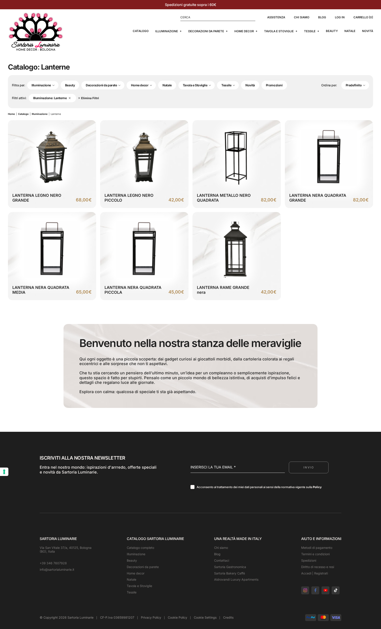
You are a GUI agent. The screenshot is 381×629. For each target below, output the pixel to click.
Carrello (362, 17)
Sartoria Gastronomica (230, 567)
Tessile (310, 31)
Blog (322, 17)
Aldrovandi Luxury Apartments (236, 579)
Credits (228, 617)
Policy (317, 487)
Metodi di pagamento (316, 547)
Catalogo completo (140, 547)
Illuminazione (166, 31)
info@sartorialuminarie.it (57, 569)
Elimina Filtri (90, 98)
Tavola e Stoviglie (279, 31)
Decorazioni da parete (206, 31)
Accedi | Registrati (314, 573)
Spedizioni (308, 560)
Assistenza (276, 17)
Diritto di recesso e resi (317, 567)
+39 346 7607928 (53, 563)
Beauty (332, 31)
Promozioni (274, 85)
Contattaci (221, 560)
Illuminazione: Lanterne (50, 98)
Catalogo (141, 31)
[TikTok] (336, 590)
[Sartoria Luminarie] (36, 31)
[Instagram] (305, 590)
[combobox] (42, 85)
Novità (367, 31)
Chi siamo (301, 17)
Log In (340, 17)
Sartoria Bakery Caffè (229, 573)
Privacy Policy (151, 617)
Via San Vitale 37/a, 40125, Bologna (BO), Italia (66, 549)
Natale (349, 31)
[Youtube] (325, 590)
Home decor (244, 31)
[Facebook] (315, 590)
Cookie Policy (177, 617)
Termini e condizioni (315, 554)
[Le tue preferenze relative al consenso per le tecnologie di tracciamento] (4, 472)
